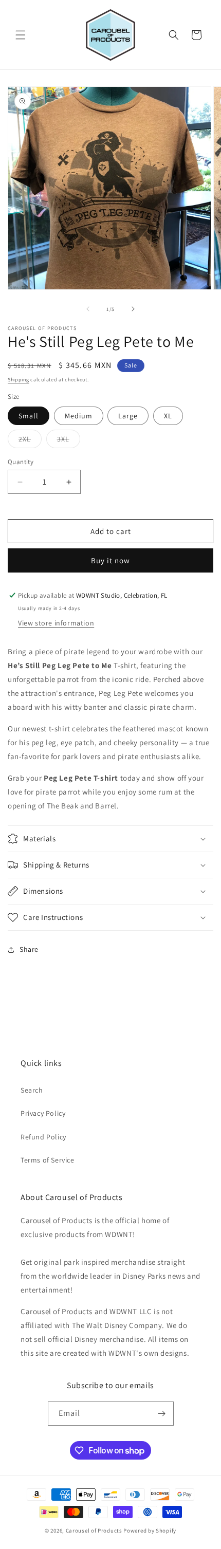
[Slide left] (88, 309)
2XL (30, 441)
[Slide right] (133, 309)
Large (128, 415)
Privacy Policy (43, 1113)
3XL (68, 441)
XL (168, 415)
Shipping (18, 379)
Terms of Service (48, 1160)
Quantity (20, 461)
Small (29, 415)
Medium (79, 415)
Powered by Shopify (149, 1530)
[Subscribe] (162, 1414)
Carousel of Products (94, 1530)
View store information (56, 623)
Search (32, 1090)
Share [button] (29, 949)
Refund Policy (43, 1136)
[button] (20, 35)
